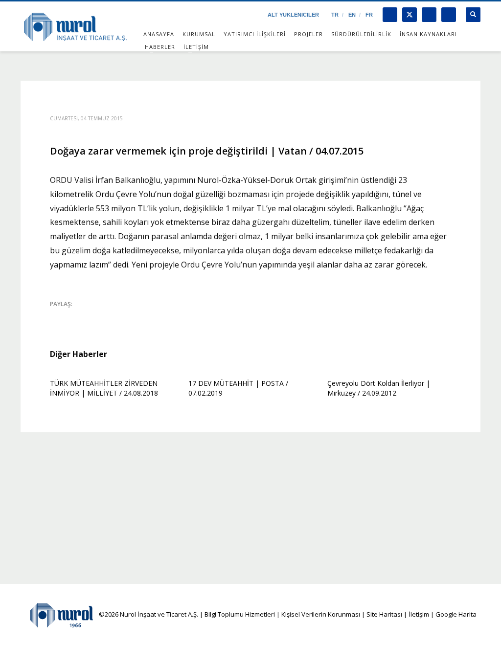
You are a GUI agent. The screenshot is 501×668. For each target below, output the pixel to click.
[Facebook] (390, 14)
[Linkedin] (448, 14)
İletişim (418, 614)
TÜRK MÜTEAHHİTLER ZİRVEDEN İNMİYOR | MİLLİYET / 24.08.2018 (104, 388)
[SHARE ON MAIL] (125, 317)
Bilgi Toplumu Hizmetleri (240, 614)
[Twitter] (409, 14)
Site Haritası (384, 614)
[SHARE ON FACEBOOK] (74, 317)
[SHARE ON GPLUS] (91, 317)
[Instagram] (429, 14)
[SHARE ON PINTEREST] (108, 317)
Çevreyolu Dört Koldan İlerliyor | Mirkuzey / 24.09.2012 (378, 388)
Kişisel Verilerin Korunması (320, 614)
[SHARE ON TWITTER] (57, 317)
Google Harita (456, 614)
